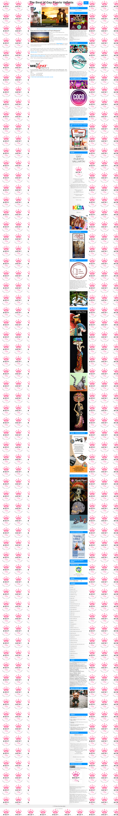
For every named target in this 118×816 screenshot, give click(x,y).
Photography (72, 624)
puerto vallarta (46, 76)
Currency (72, 596)
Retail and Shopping (74, 635)
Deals (71, 598)
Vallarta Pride (73, 684)
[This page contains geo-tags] (79, 212)
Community (72, 592)
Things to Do (72, 642)
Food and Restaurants (74, 603)
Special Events (73, 640)
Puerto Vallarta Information (53, 28)
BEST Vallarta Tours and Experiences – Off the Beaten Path (76, 729)
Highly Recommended (44, 28)
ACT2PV (71, 40)
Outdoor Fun (72, 620)
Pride (71, 625)
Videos (71, 649)
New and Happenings (74, 616)
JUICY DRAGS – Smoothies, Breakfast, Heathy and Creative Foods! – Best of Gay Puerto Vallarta (79, 728)
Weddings (72, 651)
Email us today (78, 199)
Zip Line (71, 657)
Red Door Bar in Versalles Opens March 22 (78, 717)
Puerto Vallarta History (74, 629)
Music (71, 614)
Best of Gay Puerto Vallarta (60, 806)
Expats (39, 28)
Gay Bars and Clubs (74, 605)
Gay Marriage (72, 607)
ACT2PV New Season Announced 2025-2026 (79, 722)
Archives (71, 580)
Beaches (72, 589)
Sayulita (71, 636)
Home (86, 2)
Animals (71, 585)
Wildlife (71, 655)
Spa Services (72, 638)
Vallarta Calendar (81, 121)
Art (71, 587)
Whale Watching (73, 653)
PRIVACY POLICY (73, 627)
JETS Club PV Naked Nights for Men (77, 720)
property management (40, 76)
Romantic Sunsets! (35, 24)
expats (35, 76)
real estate (51, 76)
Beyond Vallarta (83, 662)
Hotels (71, 613)
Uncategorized (73, 646)
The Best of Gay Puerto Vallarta (51, 2)
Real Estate (60, 28)
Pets (71, 622)
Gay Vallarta (72, 609)
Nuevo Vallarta (73, 618)
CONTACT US (73, 594)
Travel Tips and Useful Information (76, 644)
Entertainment (72, 600)
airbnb (33, 76)
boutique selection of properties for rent (38, 55)
